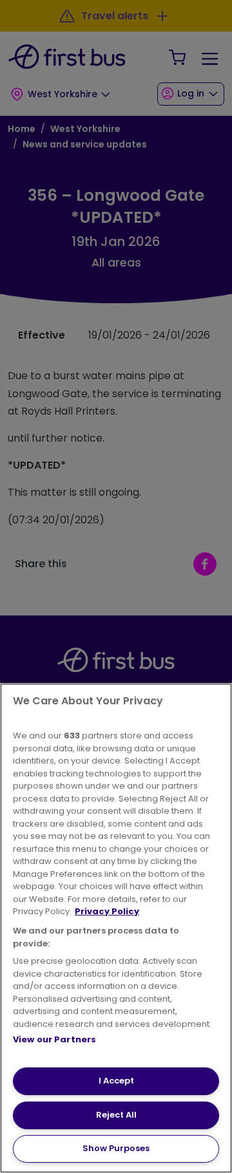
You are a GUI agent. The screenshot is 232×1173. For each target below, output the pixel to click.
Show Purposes (116, 1148)
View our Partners (54, 1039)
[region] (116, 928)
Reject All (116, 1115)
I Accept (116, 1080)
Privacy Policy (107, 911)
